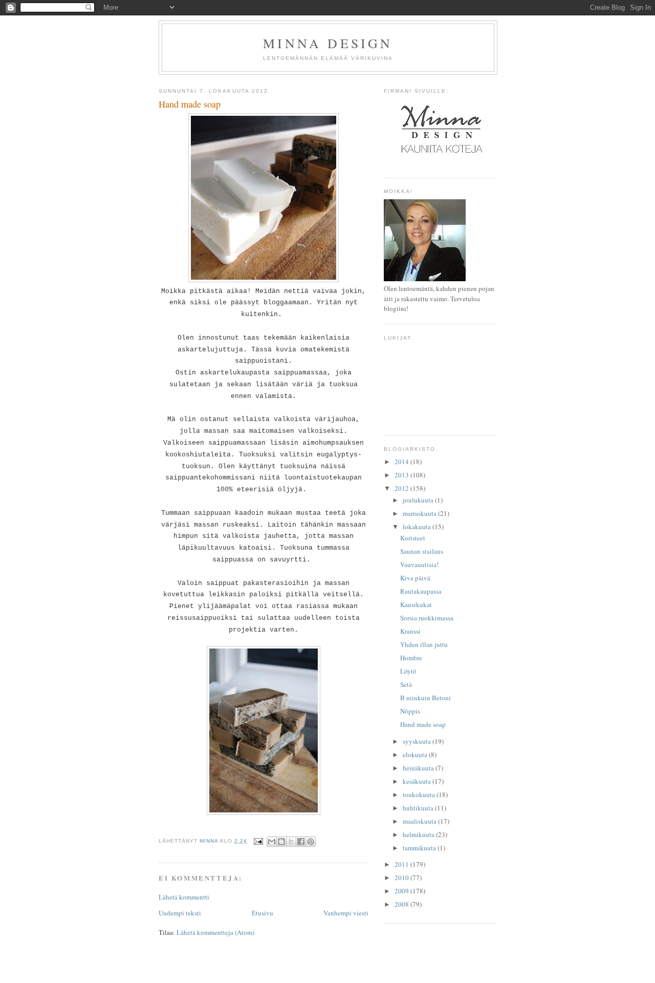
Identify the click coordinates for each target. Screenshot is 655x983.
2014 (402, 461)
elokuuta (416, 754)
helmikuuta (419, 834)
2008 (402, 904)
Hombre (411, 657)
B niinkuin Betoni (425, 697)
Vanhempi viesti (345, 912)
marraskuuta (420, 513)
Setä (406, 684)
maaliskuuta (420, 821)
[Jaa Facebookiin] (301, 841)
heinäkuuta (419, 767)
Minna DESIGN (327, 43)
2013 (402, 474)
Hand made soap (423, 724)
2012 (402, 488)
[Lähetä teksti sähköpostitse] (258, 841)
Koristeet (412, 537)
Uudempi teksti (180, 912)
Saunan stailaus (421, 551)
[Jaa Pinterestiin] (310, 841)
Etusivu (262, 912)
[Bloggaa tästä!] (281, 841)
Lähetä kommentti (184, 897)
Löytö (408, 671)
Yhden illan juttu (424, 644)
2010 (402, 877)
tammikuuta (420, 847)
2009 (402, 890)
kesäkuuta (417, 781)
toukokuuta (419, 794)
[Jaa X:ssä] (291, 841)
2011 (402, 864)
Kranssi (410, 631)
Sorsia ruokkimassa (426, 617)
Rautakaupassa (421, 591)
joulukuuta (419, 500)
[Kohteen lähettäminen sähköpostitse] (272, 841)
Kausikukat (416, 604)
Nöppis (410, 711)
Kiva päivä (415, 577)
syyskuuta (417, 741)
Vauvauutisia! (419, 564)
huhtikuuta (419, 807)
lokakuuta (417, 526)
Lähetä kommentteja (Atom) (215, 932)
